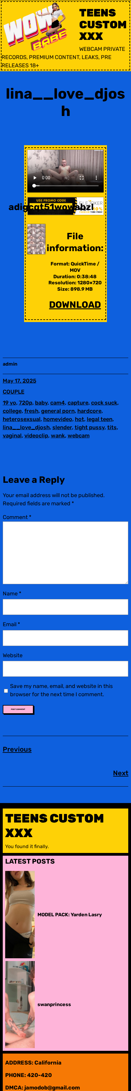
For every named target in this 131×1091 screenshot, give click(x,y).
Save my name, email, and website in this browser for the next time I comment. (61, 690)
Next (120, 773)
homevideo (57, 419)
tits (112, 427)
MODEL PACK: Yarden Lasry (69, 914)
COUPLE (13, 391)
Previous (17, 749)
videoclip (36, 435)
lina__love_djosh (26, 427)
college (12, 411)
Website (13, 655)
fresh (31, 411)
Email (11, 624)
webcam (79, 435)
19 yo (9, 402)
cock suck (104, 402)
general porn (58, 411)
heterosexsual (22, 419)
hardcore (89, 411)
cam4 (57, 402)
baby (41, 402)
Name (12, 593)
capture (78, 402)
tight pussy (89, 427)
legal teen (99, 419)
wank (58, 435)
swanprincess (54, 1004)
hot (79, 419)
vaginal (12, 435)
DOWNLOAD (75, 304)
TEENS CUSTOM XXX (103, 24)
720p (25, 402)
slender (62, 427)
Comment (17, 517)
